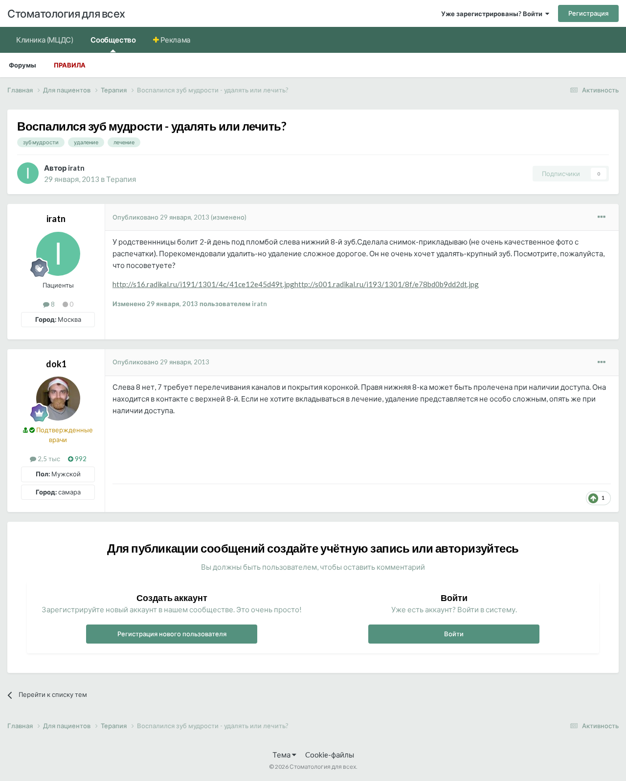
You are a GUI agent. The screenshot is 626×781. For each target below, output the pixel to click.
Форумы (22, 65)
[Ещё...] (601, 217)
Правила (70, 65)
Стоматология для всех (66, 13)
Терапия (121, 179)
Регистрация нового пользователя (171, 634)
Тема (282, 754)
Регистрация (588, 13)
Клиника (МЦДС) (44, 39)
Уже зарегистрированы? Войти (493, 14)
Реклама (175, 39)
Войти (454, 634)
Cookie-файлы (329, 754)
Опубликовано (160, 217)
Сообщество (112, 39)
